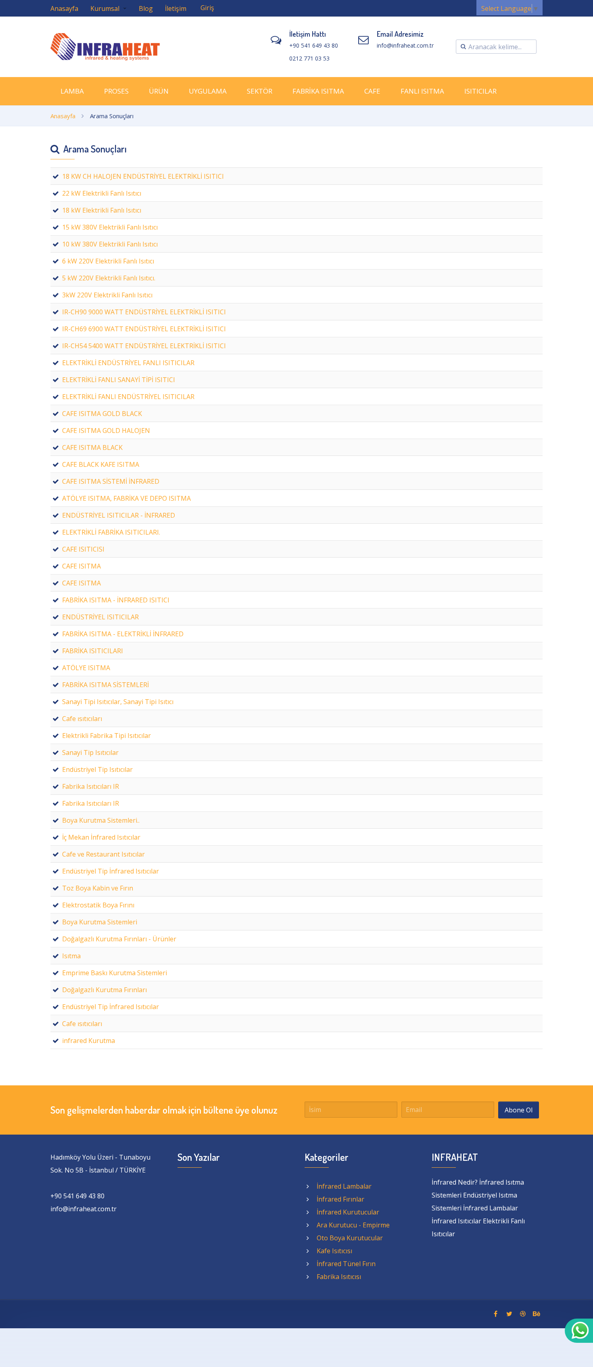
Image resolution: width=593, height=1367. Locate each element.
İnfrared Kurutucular (348, 1212)
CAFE (372, 91)
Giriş (207, 7)
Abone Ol (518, 1110)
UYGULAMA (208, 91)
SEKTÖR (259, 91)
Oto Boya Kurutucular (350, 1237)
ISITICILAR (480, 91)
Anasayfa (64, 8)
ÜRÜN (159, 91)
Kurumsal (105, 8)
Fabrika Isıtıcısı (339, 1276)
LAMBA (72, 91)
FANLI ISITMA (422, 91)
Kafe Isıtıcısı (334, 1250)
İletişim (175, 8)
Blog (146, 8)
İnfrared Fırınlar (340, 1199)
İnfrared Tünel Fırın (346, 1263)
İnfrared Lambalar (344, 1186)
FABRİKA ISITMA (318, 91)
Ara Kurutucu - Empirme (353, 1225)
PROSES (116, 91)
